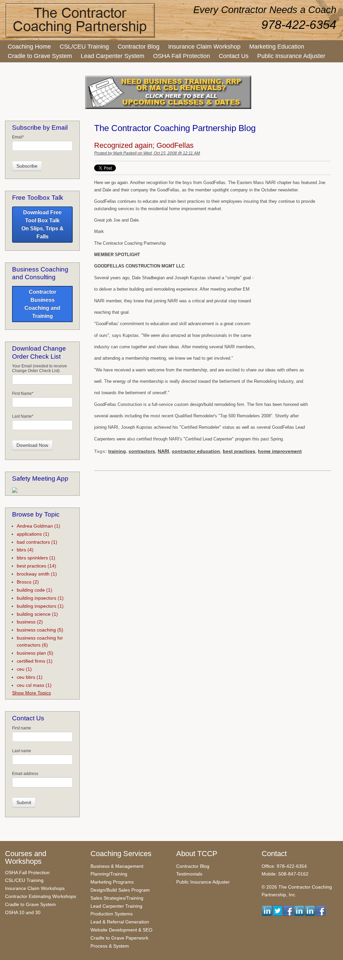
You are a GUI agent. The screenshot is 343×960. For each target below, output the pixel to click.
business (30, 621)
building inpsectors (40, 598)
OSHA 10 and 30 (23, 912)
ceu (24, 669)
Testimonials (189, 874)
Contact (274, 853)
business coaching (40, 630)
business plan (35, 653)
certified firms (35, 661)
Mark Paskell (125, 153)
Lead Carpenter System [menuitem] (112, 56)
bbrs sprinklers (36, 557)
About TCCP (196, 853)
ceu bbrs (30, 677)
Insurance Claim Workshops (35, 888)
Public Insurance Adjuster (203, 882)
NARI (163, 451)
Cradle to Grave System (30, 904)
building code (34, 590)
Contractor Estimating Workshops (40, 896)
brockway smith (37, 574)
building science (37, 614)
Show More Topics (31, 693)
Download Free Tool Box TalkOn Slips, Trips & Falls (42, 224)
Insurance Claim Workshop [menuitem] (204, 46)
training (117, 451)
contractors (142, 451)
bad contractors (37, 542)
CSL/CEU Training (24, 880)
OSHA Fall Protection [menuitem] (181, 56)
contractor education (196, 451)
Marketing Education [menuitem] (276, 46)
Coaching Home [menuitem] (29, 46)
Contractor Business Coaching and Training (42, 304)
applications (33, 534)
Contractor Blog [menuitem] (138, 46)
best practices (239, 451)
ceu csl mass (34, 685)
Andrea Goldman (38, 526)
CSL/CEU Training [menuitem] (84, 46)
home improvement (280, 451)
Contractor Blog (192, 866)
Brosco (28, 582)
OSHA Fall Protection (27, 872)
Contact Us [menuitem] (234, 56)
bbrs (25, 549)
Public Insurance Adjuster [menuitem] (291, 56)
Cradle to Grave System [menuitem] (40, 56)
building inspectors (40, 606)
